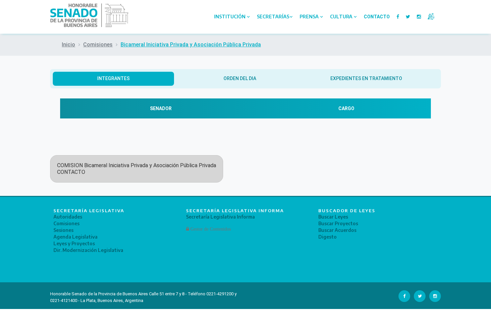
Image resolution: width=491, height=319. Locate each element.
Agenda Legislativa (75, 237)
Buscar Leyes (333, 217)
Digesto (327, 237)
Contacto (377, 16)
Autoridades (67, 217)
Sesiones (63, 230)
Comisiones (98, 44)
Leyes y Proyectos (74, 243)
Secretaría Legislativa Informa (220, 217)
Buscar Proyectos (338, 223)
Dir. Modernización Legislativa (88, 250)
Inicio (68, 44)
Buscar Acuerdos (337, 230)
